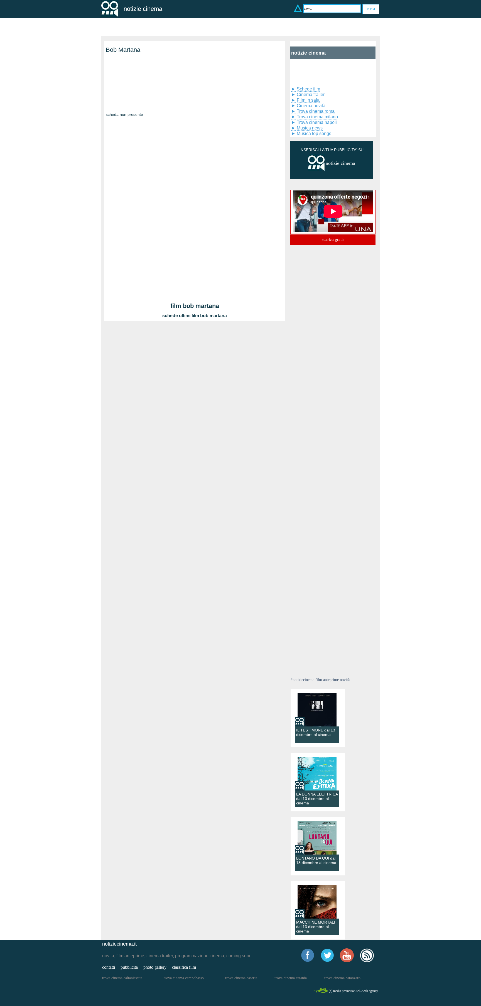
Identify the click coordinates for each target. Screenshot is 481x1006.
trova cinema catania (290, 978)
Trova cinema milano (317, 116)
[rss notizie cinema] (367, 961)
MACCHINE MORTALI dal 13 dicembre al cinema (315, 926)
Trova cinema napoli (317, 122)
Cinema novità (311, 105)
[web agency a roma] (321, 992)
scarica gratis (333, 239)
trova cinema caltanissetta (122, 978)
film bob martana (194, 305)
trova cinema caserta (241, 978)
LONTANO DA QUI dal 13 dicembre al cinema (316, 860)
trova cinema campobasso (184, 978)
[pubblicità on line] (316, 170)
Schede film (308, 89)
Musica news (310, 128)
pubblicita (129, 967)
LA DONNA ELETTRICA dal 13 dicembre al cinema (317, 798)
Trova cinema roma (316, 111)
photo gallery (154, 967)
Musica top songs (314, 133)
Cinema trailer (311, 94)
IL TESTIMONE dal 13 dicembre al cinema (315, 732)
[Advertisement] (133, 88)
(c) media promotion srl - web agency (353, 991)
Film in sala (308, 100)
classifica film (184, 967)
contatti (108, 967)
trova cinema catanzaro (342, 978)
